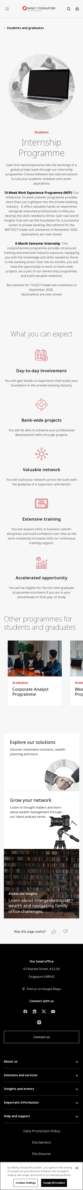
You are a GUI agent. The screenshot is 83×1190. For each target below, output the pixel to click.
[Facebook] (25, 1011)
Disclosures (41, 1153)
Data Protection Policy (41, 1131)
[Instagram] (39, 1022)
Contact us (41, 1037)
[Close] (77, 1168)
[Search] (69, 9)
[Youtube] (53, 1011)
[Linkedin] (34, 1011)
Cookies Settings (26, 1182)
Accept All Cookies (54, 1182)
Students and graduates (25, 28)
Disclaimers (41, 1142)
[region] (41, 1176)
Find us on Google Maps (44, 989)
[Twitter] (44, 1011)
